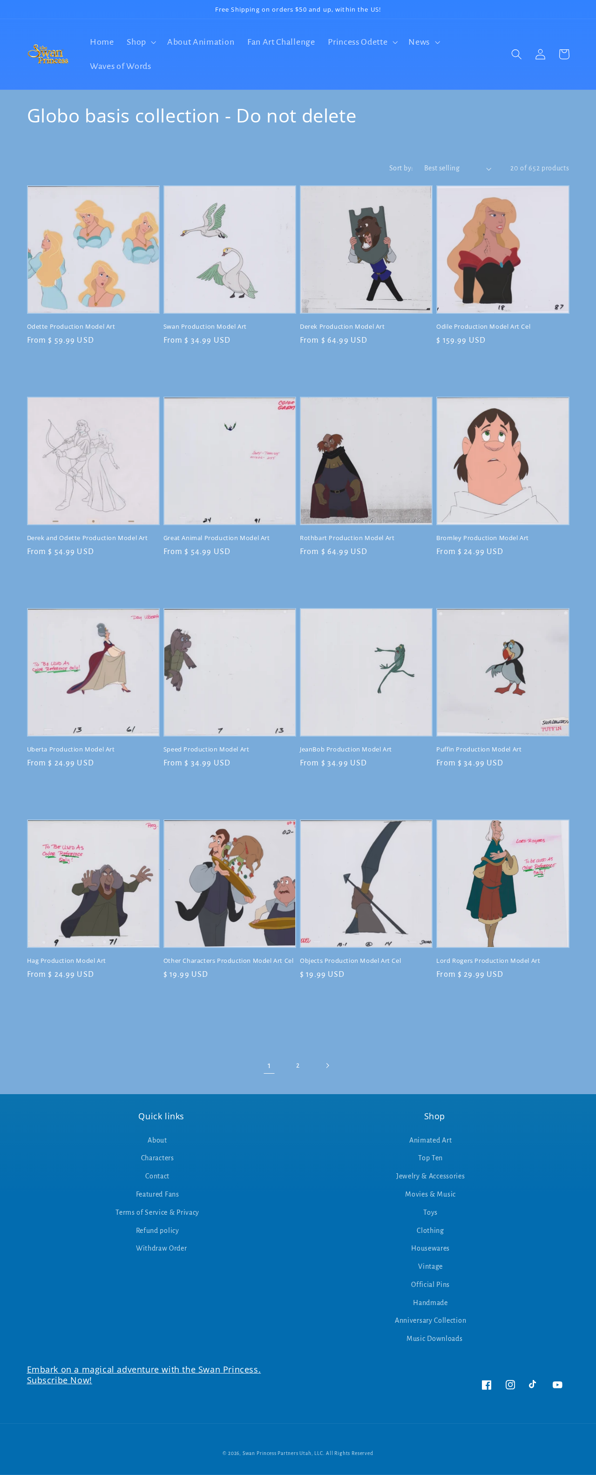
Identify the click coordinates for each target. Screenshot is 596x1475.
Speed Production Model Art (206, 749)
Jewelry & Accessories (430, 1176)
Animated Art (430, 1140)
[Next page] (327, 1065)
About (157, 1140)
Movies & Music (430, 1194)
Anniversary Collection (430, 1320)
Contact (157, 1176)
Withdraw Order (161, 1248)
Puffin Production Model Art (479, 749)
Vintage (430, 1266)
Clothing (430, 1230)
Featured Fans (157, 1194)
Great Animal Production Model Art (216, 538)
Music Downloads (434, 1338)
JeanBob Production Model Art (346, 749)
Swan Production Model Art (205, 327)
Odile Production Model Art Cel (483, 327)
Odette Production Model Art (71, 327)
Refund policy (157, 1230)
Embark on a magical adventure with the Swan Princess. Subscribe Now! (144, 1375)
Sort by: (401, 168)
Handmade (430, 1302)
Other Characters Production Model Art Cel (228, 961)
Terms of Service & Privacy (157, 1212)
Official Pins (430, 1284)
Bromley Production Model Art (482, 538)
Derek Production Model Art (342, 327)
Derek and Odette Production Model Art (87, 538)
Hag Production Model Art (66, 961)
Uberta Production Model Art (71, 749)
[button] (140, 42)
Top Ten (430, 1158)
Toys (430, 1212)
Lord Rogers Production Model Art (488, 961)
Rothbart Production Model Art (347, 538)
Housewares (430, 1248)
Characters (157, 1158)
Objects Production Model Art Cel (350, 961)
